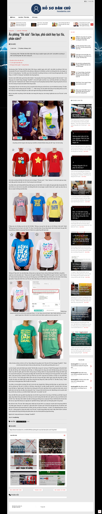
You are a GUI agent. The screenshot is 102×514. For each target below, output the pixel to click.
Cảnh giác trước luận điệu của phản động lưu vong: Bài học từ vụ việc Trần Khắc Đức (83, 56)
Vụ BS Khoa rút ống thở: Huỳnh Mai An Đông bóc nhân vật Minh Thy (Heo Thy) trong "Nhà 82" (51, 464)
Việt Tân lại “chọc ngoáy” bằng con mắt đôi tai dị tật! (81, 241)
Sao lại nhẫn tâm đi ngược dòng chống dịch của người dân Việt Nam (23, 449)
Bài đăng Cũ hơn (60, 490)
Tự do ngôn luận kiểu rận (16, 62)
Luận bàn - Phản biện (23, 17)
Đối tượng (34, 17)
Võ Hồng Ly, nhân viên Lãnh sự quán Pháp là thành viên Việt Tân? (80, 266)
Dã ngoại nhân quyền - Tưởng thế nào (19, 65)
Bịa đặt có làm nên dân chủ (17, 60)
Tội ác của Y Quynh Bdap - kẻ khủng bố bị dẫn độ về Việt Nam (85, 24)
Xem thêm (86, 151)
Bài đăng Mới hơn (16, 490)
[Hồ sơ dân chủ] (51, 13)
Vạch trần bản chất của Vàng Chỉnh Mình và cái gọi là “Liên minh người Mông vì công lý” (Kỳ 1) (63, 23)
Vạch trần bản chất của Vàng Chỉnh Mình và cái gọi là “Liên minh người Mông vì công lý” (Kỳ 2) (42, 23)
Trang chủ (11, 30)
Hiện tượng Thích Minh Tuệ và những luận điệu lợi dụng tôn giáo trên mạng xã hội (83, 91)
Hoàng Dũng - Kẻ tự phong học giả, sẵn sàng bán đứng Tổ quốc (81, 114)
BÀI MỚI (73, 32)
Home (13, 17)
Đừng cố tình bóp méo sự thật (20, 466)
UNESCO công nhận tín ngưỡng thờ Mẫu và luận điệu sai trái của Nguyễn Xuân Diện (83, 38)
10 (74, 334)
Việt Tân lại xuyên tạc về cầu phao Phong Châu (21, 24)
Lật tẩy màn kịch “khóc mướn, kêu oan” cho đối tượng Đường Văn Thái (83, 47)
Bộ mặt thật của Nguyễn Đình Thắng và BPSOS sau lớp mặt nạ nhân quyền (83, 65)
